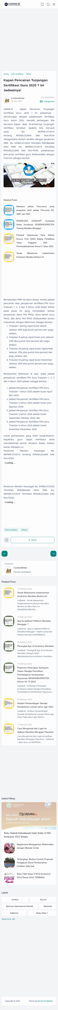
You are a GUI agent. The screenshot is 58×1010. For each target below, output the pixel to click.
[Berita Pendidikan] (12, 4)
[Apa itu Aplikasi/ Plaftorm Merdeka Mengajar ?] (9, 625)
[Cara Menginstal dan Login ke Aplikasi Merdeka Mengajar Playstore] (9, 733)
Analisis (15, 899)
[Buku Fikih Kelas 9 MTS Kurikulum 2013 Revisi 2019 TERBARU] (9, 882)
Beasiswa (48, 906)
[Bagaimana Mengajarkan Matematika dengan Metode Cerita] (9, 852)
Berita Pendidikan (45, 1001)
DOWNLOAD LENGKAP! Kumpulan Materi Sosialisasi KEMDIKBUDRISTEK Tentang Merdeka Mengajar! (35, 225)
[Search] (48, 4)
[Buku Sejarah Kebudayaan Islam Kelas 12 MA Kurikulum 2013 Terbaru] (29, 829)
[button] (47, 101)
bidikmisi (14, 913)
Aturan (43, 899)
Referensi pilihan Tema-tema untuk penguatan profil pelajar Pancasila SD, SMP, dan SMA (35, 210)
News (25, 530)
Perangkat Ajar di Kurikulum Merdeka (35, 646)
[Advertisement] (29, 39)
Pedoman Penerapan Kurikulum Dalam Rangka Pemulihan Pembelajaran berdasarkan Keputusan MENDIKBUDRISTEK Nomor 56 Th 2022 (33, 674)
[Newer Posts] (53, 554)
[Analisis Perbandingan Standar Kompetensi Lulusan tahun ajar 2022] (9, 708)
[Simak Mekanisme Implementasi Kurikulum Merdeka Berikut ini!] (9, 261)
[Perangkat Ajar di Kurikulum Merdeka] (9, 650)
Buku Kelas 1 (42, 913)
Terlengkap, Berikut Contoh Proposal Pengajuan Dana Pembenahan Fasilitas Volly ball (35, 862)
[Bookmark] (6, 540)
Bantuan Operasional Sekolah (19, 906)
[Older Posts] (5, 554)
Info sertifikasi (11, 530)
